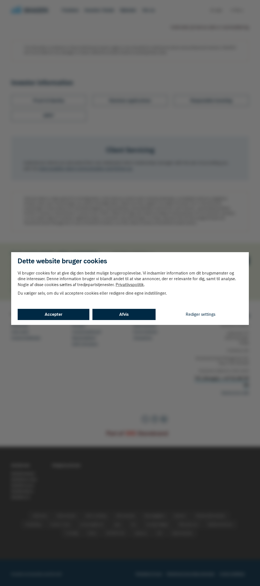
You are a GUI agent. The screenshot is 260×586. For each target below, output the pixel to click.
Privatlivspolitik (130, 284)
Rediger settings (200, 314)
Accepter (53, 314)
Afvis (124, 314)
